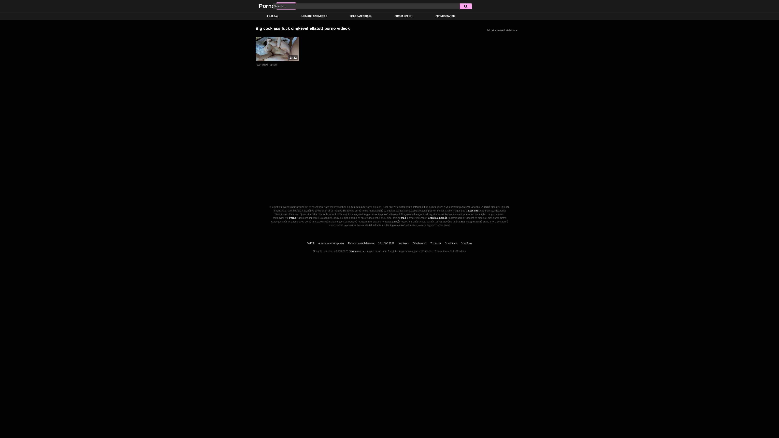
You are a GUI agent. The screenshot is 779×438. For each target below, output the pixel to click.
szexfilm (473, 210)
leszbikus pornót (437, 218)
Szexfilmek (451, 243)
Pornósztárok (445, 16)
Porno (292, 218)
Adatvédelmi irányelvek (331, 243)
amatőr (396, 221)
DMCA (310, 243)
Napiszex (403, 243)
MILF (404, 218)
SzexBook (466, 243)
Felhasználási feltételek (361, 243)
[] (466, 6)
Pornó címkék (403, 16)
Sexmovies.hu (357, 251)
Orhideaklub (419, 243)
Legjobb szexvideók (314, 16)
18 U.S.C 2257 (386, 243)
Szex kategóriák (361, 16)
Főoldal (272, 16)
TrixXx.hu (435, 243)
